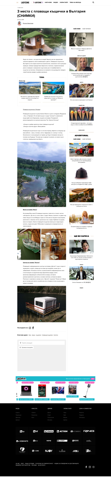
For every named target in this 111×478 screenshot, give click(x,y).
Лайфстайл (64, 2)
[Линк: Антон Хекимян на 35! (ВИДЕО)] (81, 277)
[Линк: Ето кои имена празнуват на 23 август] (81, 95)
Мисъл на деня (81, 55)
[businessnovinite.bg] (75, 440)
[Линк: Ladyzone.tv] (38, 2)
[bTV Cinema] (48, 431)
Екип (22, 463)
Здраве (50, 408)
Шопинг (18, 420)
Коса (33, 417)
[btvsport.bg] (62, 440)
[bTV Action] (62, 431)
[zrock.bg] (88, 450)
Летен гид (22, 81)
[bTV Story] (75, 431)
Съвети (18, 412)
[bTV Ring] (88, 431)
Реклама (34, 465)
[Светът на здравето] (22, 450)
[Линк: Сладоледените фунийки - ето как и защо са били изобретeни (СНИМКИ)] (81, 119)
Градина (81, 415)
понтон (56, 335)
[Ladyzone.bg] (27, 3)
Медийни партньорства (23, 465)
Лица (64, 412)
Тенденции (18, 415)
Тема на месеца (75, 2)
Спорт (49, 415)
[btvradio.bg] (35, 450)
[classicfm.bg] (62, 450)
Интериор (82, 417)
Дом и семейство (85, 408)
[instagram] (90, 467)
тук (93, 378)
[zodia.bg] (88, 440)
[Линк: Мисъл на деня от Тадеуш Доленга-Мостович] (81, 45)
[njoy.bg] (48, 450)
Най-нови (76, 29)
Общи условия (29, 463)
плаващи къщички (47, 335)
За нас (18, 463)
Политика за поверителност (44, 463)
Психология (51, 417)
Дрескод (18, 417)
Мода (17, 408)
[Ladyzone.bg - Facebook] (33, 331)
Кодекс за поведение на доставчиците (67, 463)
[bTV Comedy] (35, 431)
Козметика (34, 415)
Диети (81, 82)
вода (33, 335)
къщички (38, 335)
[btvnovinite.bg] (22, 440)
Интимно (50, 420)
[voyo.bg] (48, 440)
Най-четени (86, 29)
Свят (64, 415)
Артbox (65, 420)
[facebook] (86, 467)
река (30, 335)
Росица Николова (28, 23)
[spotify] (93, 467)
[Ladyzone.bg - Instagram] (30, 328)
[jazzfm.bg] (75, 450)
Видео (55, 2)
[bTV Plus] (35, 440)
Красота (34, 408)
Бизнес (65, 417)
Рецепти (81, 412)
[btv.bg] (22, 431)
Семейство (82, 105)
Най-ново (48, 2)
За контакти (41, 465)
